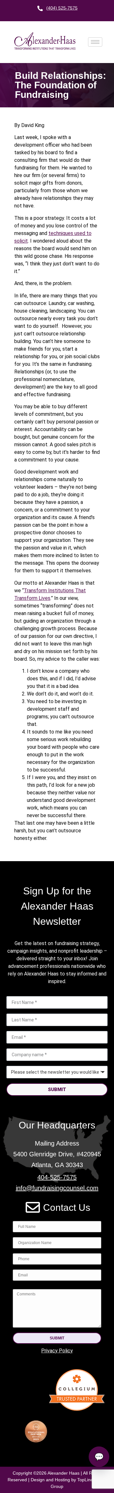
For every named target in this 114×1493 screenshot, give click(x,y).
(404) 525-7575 (62, 7)
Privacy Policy (57, 1351)
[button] (57, 1338)
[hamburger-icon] (95, 42)
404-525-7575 (57, 1177)
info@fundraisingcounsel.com (57, 1188)
